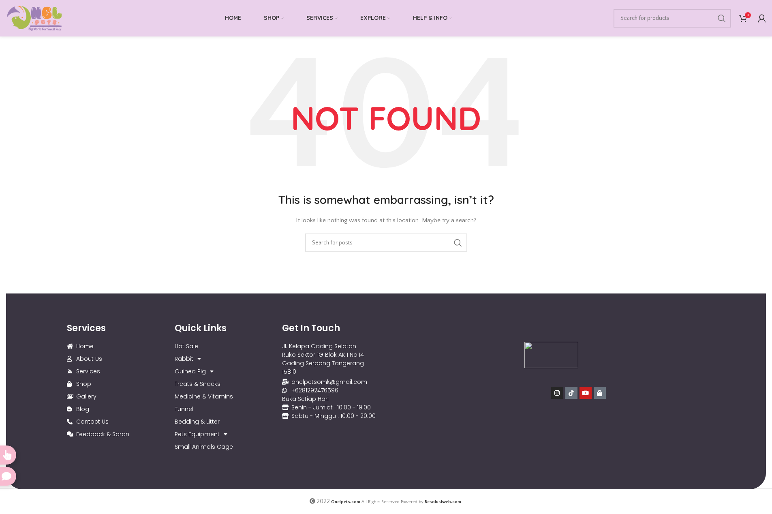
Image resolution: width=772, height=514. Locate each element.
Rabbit (184, 359)
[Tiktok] (571, 393)
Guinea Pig (190, 371)
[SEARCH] (721, 18)
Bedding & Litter (197, 422)
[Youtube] (586, 393)
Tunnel (184, 409)
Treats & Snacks (197, 384)
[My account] (762, 18)
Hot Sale (186, 346)
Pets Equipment (197, 434)
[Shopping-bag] (600, 393)
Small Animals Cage (204, 447)
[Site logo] (34, 18)
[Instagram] (557, 393)
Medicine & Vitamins (204, 396)
